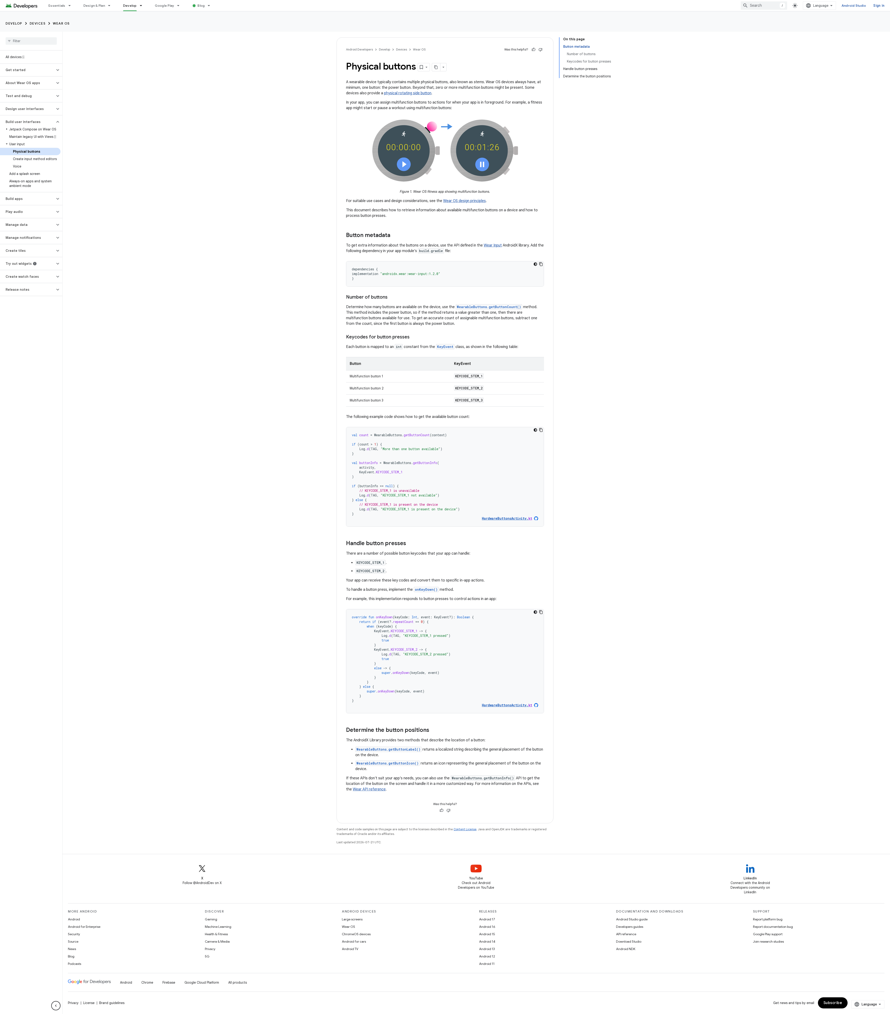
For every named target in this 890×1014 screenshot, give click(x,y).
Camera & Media (217, 941)
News (72, 949)
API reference (626, 934)
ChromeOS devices (356, 934)
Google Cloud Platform (201, 982)
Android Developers (359, 49)
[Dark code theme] (535, 264)
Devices (38, 23)
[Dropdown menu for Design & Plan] (111, 5)
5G (207, 956)
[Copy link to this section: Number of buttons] (392, 297)
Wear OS (61, 23)
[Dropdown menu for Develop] (143, 5)
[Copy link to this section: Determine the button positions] (434, 730)
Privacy (210, 949)
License (89, 1003)
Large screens (352, 919)
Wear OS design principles (464, 201)
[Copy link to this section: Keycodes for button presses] (414, 337)
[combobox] (764, 5)
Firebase (168, 982)
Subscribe (832, 1003)
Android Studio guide (632, 919)
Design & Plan (94, 5)
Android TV (350, 949)
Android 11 (487, 964)
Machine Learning (218, 927)
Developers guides (629, 927)
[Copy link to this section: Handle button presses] (410, 543)
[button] (27, 70)
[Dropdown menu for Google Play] (180, 5)
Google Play (164, 5)
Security (74, 934)
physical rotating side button (407, 93)
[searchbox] (31, 41)
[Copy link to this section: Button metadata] (395, 235)
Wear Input (493, 245)
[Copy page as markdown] (436, 67)
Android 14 (487, 941)
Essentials (56, 5)
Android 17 (487, 919)
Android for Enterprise (84, 927)
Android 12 (487, 956)
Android (74, 919)
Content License (465, 829)
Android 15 (487, 934)
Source (73, 941)
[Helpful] (533, 49)
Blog (201, 5)
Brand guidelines (111, 1003)
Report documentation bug (773, 927)
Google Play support (767, 934)
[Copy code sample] (541, 264)
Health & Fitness (216, 934)
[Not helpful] (540, 49)
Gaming (211, 919)
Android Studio (854, 5)
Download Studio (628, 941)
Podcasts (74, 964)
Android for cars (354, 941)
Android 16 (487, 927)
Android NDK (625, 949)
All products (237, 982)
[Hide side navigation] (55, 1005)
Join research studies (768, 941)
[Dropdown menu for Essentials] (71, 5)
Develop (130, 5)
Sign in (878, 5)
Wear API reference (369, 789)
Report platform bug (767, 919)
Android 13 (487, 949)
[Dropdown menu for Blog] (211, 5)
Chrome (147, 982)
